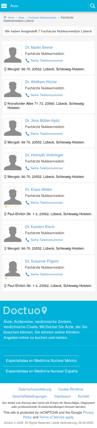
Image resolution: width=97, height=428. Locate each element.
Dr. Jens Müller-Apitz (42, 121)
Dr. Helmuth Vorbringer (44, 155)
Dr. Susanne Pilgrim (42, 261)
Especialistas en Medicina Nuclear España (42, 371)
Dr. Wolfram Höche (41, 82)
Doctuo (26, 310)
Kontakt (83, 396)
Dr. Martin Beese (39, 47)
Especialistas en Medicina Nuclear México (41, 360)
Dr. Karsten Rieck (39, 227)
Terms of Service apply (56, 417)
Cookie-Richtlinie (70, 389)
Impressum (62, 396)
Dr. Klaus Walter (38, 189)
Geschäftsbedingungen (29, 396)
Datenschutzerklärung (35, 389)
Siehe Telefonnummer (46, 60)
